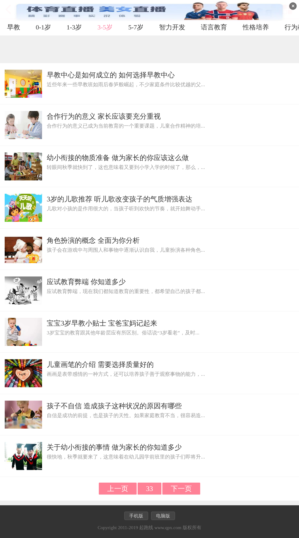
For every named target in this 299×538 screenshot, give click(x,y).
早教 (13, 27)
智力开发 (172, 27)
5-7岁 (135, 27)
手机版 (136, 515)
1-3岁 (74, 27)
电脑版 (163, 515)
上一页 (117, 488)
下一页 (181, 488)
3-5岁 (105, 27)
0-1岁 (43, 27)
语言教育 (214, 27)
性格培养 (256, 27)
